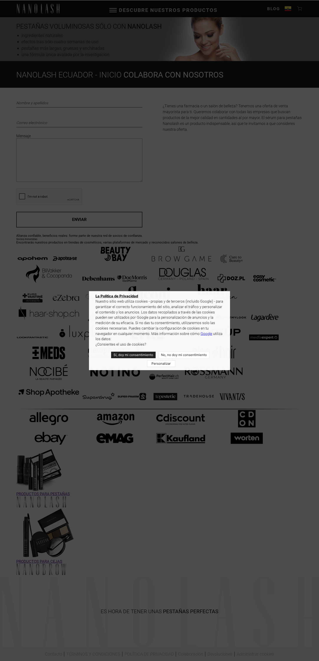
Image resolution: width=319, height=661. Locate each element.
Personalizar (161, 363)
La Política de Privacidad (116, 296)
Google (206, 334)
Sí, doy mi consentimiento (133, 355)
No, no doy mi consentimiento (184, 355)
